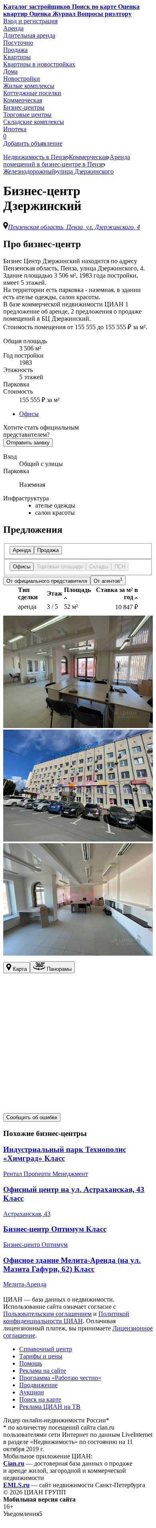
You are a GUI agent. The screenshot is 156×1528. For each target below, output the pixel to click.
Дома (10, 71)
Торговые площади (60, 567)
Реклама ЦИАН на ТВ (49, 1406)
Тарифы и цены (40, 1356)
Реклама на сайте (42, 1370)
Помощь (30, 1363)
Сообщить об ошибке (31, 1117)
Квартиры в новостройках (39, 64)
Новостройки (21, 78)
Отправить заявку (28, 443)
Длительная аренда (29, 35)
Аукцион (31, 1392)
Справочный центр (45, 1349)
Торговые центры (27, 114)
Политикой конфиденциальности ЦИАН (66, 1317)
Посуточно (18, 42)
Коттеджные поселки (32, 93)
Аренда (13, 28)
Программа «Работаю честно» (60, 1377)
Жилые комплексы (28, 85)
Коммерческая (22, 100)
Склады (98, 567)
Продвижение (38, 1385)
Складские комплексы (33, 121)
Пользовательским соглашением (47, 1313)
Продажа (15, 49)
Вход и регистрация (30, 21)
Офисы (29, 413)
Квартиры (17, 57)
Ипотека (14, 129)
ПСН (119, 567)
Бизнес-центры (23, 107)
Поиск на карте (40, 1399)
